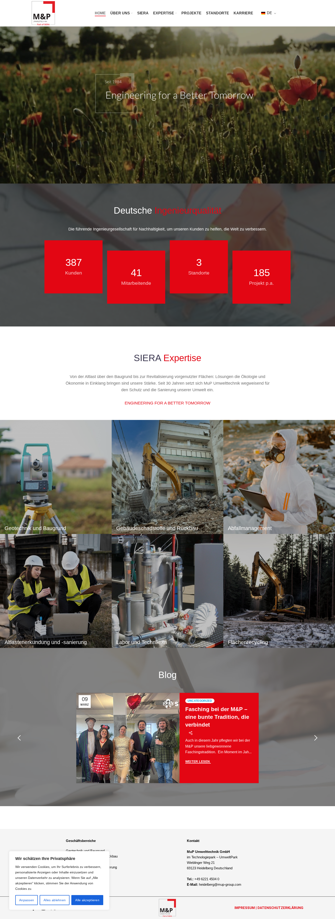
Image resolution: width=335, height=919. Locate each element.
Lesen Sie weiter (198, 762)
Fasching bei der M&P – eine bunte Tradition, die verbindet (217, 716)
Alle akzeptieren (87, 900)
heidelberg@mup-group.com (220, 884)
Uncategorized (200, 700)
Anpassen (26, 900)
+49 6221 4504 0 (206, 879)
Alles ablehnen (55, 900)
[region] (59, 880)
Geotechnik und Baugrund (85, 851)
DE (269, 13)
